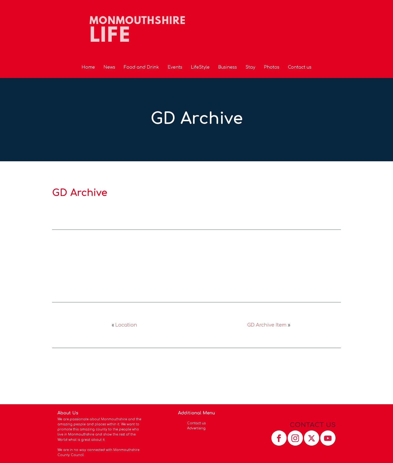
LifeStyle (200, 67)
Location (126, 325)
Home (88, 67)
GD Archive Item (267, 325)
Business (227, 67)
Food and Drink (141, 67)
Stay (250, 67)
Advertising (196, 428)
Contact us (299, 67)
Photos (271, 67)
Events (175, 67)
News (109, 67)
